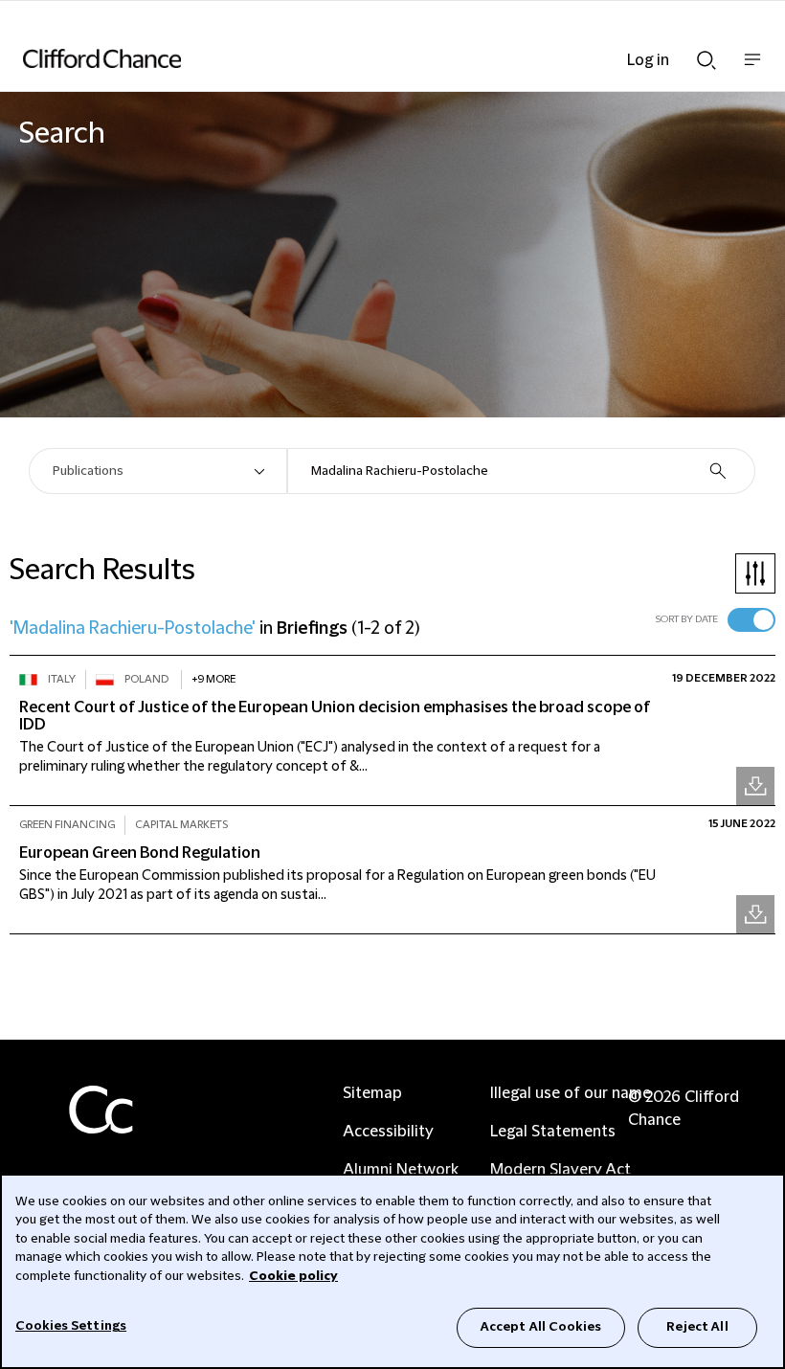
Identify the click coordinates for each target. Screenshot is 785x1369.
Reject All (697, 1327)
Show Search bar (706, 54)
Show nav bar (752, 69)
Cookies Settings (70, 1326)
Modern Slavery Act (560, 1169)
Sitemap (372, 1093)
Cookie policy (293, 1276)
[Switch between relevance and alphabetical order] (751, 620)
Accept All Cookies (541, 1327)
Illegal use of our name (570, 1093)
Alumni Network (401, 1169)
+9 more (213, 679)
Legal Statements (553, 1131)
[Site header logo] (363, 58)
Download (755, 786)
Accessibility (388, 1131)
